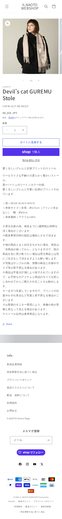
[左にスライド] (23, 80)
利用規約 (12, 402)
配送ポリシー (31, 506)
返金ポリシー (24, 501)
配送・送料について (18, 395)
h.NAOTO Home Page (18, 418)
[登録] (48, 440)
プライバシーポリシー (19, 379)
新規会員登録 (14, 364)
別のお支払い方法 (31, 160)
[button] (7, 6)
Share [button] (9, 324)
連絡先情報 (46, 506)
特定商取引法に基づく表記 (22, 371)
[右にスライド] (38, 80)
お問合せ (12, 410)
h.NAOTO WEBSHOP (29, 497)
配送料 (11, 117)
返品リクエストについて (21, 387)
